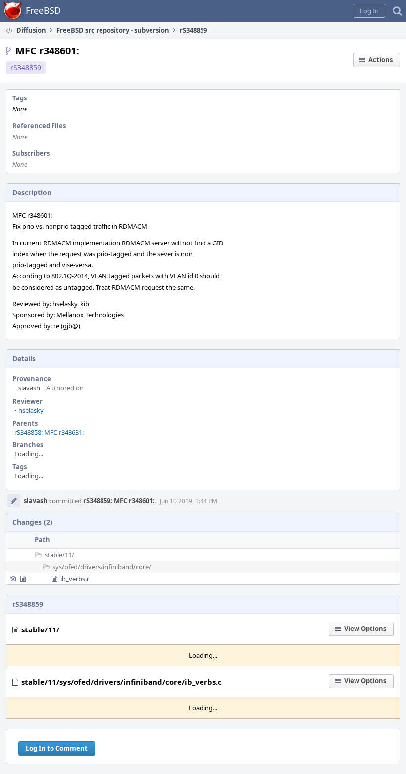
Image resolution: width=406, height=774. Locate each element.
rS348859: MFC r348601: (118, 500)
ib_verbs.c (75, 578)
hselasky (29, 410)
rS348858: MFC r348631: (49, 432)
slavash (29, 388)
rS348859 (25, 67)
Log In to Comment (57, 748)
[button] (369, 11)
